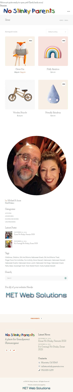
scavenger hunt (19, 266)
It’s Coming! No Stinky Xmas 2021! (26, 243)
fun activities (19, 260)
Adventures (9, 216)
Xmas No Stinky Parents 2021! (24, 234)
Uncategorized (10, 222)
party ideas (9, 266)
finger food (9, 260)
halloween (47, 260)
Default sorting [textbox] (52, 32)
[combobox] (57, 31)
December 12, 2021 (20, 241)
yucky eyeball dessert (47, 266)
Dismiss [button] (3, 5)
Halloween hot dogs (43, 263)
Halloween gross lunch (27, 263)
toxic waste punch (32, 266)
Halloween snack (57, 263)
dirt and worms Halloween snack (31, 257)
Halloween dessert (58, 260)
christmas (8, 257)
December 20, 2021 (20, 232)
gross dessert (38, 260)
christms (16, 257)
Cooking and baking (12, 219)
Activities (8, 213)
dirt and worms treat (51, 257)
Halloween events (11, 263)
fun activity (28, 260)
